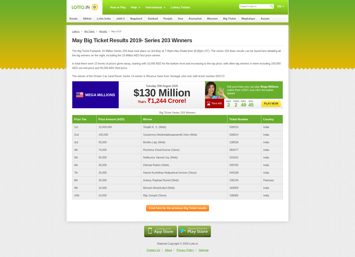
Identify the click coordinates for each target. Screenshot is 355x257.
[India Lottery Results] (84, 7)
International (154, 7)
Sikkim (87, 18)
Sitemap (204, 250)
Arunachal (195, 18)
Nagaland (136, 18)
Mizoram (212, 18)
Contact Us (153, 250)
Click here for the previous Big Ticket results (177, 208)
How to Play (118, 7)
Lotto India (104, 18)
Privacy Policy (185, 250)
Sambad (153, 18)
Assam (265, 18)
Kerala (73, 18)
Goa (180, 18)
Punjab (167, 18)
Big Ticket (229, 18)
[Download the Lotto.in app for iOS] (160, 232)
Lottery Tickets (180, 7)
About (168, 250)
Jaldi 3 (120, 18)
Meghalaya (248, 18)
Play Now (271, 103)
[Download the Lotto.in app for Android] (194, 232)
